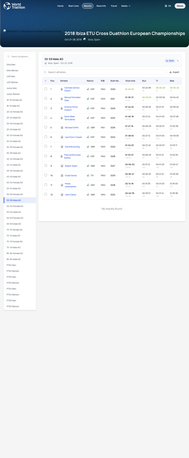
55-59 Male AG (14, 200)
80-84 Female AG (15, 253)
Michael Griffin (72, 127)
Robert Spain (71, 165)
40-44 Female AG (15, 158)
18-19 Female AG (14, 100)
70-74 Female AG (14, 229)
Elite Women (12, 70)
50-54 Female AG (15, 182)
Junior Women (13, 94)
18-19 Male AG (13, 105)
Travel (114, 5)
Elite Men (11, 64)
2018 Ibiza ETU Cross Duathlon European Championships (125, 33)
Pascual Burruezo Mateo (72, 156)
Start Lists (73, 5)
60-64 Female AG (15, 206)
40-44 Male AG (14, 164)
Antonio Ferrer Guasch (71, 108)
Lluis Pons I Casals (73, 137)
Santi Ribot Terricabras (69, 118)
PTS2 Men (11, 265)
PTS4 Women (13, 294)
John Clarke (70, 194)
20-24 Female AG (15, 111)
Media (124, 5)
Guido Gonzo (71, 175)
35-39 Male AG (14, 153)
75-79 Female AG (15, 241)
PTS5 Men (11, 300)
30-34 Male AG (14, 141)
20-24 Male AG (14, 117)
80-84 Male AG (14, 259)
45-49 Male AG (14, 176)
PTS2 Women (13, 271)
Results (88, 5)
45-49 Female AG (15, 170)
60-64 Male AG (14, 212)
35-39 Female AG (15, 147)
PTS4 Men (11, 288)
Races (180, 5)
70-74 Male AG (13, 235)
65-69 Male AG (14, 223)
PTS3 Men (11, 276)
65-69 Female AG (15, 217)
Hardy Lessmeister (70, 185)
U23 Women (12, 82)
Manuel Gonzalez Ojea (72, 99)
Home (60, 5)
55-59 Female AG (15, 194)
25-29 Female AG (15, 123)
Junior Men (12, 88)
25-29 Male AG (14, 129)
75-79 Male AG (13, 247)
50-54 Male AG (14, 188)
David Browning (72, 146)
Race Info (101, 5)
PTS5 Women (13, 306)
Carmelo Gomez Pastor (71, 89)
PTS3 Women (13, 282)
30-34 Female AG (15, 135)
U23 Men (11, 76)
